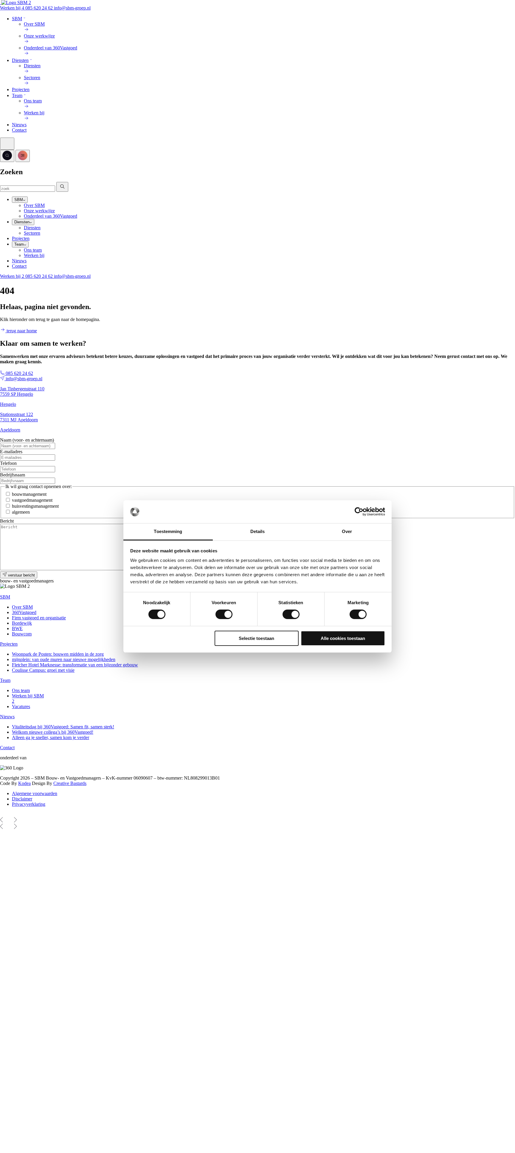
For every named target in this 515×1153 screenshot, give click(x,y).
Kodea (24, 783)
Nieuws (19, 124)
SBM (17, 18)
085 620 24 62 (39, 7)
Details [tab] (257, 531)
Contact (19, 130)
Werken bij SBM (28, 698)
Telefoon (8, 463)
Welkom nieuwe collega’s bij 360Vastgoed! (52, 732)
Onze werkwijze (39, 210)
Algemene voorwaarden (34, 793)
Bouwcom (22, 633)
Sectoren (32, 233)
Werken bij (12, 7)
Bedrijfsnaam (12, 474)
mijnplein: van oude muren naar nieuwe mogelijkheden (63, 659)
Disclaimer (22, 798)
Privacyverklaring (28, 804)
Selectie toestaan (256, 638)
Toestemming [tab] (168, 531)
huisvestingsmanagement (35, 506)
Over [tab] (347, 531)
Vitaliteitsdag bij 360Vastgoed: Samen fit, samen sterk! (63, 726)
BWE (17, 628)
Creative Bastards (69, 783)
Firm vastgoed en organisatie (39, 617)
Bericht (7, 520)
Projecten (21, 89)
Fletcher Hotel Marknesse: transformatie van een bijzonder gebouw (75, 664)
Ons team (33, 250)
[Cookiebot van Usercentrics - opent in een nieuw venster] (359, 511)
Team (17, 95)
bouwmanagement (29, 494)
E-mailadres (11, 451)
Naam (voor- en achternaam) (27, 439)
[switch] (223, 614)
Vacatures (21, 706)
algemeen (21, 512)
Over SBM (34, 205)
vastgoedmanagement (32, 500)
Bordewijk (22, 623)
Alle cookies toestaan (343, 638)
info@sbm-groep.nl (72, 7)
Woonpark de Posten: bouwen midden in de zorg (58, 654)
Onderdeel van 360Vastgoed (50, 216)
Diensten (20, 60)
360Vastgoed (24, 612)
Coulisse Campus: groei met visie (43, 670)
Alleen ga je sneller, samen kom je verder (50, 737)
